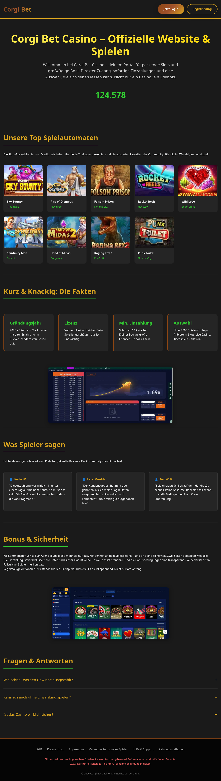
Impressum (76, 749)
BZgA (73, 763)
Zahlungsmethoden (172, 749)
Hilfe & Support (143, 749)
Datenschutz (55, 749)
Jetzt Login (171, 9)
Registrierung (202, 9)
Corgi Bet (17, 9)
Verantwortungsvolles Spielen (108, 749)
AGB (39, 749)
